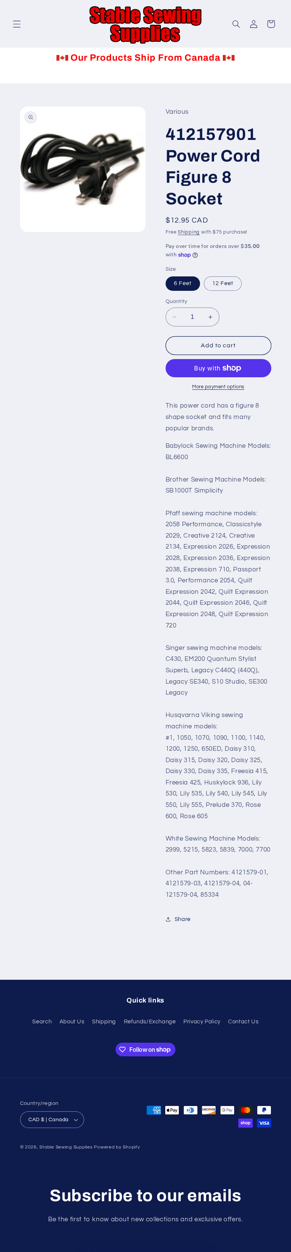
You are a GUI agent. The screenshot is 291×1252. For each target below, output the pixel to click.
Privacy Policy (202, 1022)
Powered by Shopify (117, 1147)
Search (42, 1022)
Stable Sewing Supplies (65, 1147)
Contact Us (243, 1022)
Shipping (189, 232)
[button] (16, 24)
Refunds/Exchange (150, 1022)
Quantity (177, 301)
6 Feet (183, 283)
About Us (71, 1022)
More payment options (218, 386)
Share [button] (183, 919)
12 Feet (222, 283)
